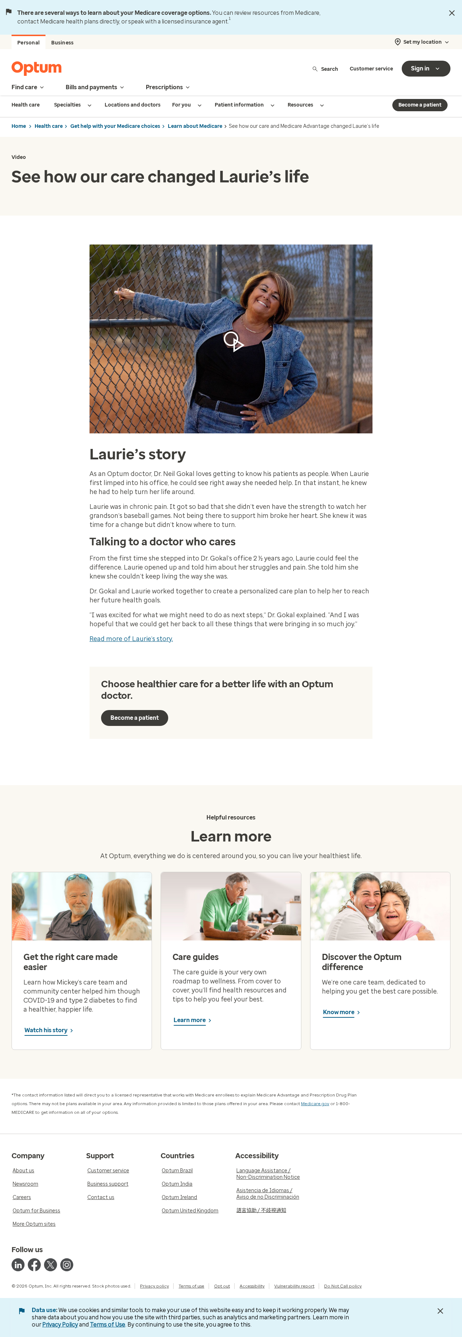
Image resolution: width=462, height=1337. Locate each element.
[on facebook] (34, 1264)
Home (19, 126)
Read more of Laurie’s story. (131, 639)
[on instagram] (66, 1264)
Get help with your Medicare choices (115, 126)
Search (329, 68)
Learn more (190, 1020)
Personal (28, 43)
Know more (338, 1012)
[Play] (231, 338)
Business (62, 43)
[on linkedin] (18, 1264)
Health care (49, 126)
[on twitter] (50, 1264)
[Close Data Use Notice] (440, 1311)
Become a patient (419, 105)
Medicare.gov (315, 1103)
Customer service (371, 69)
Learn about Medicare (195, 126)
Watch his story (46, 1030)
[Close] (452, 13)
